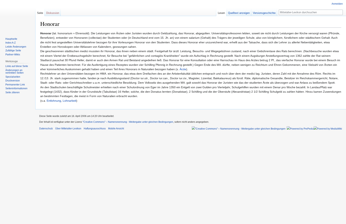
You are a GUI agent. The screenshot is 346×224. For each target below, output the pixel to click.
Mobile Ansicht (116, 128)
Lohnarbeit (69, 100)
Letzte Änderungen (15, 46)
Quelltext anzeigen (239, 12)
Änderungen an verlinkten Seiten (14, 71)
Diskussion (52, 12)
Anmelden (337, 3)
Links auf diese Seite (16, 66)
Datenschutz (46, 128)
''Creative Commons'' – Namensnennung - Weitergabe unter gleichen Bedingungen (128, 122)
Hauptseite (11, 39)
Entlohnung (54, 100)
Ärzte (183, 69)
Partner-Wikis (12, 54)
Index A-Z (10, 42)
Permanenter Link (15, 84)
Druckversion (12, 80)
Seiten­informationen (16, 88)
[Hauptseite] (18, 16)
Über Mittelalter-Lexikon (68, 128)
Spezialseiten (12, 76)
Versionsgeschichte (264, 12)
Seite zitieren (12, 92)
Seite (40, 12)
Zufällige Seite (13, 50)
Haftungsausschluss (95, 128)
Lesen (221, 12)
